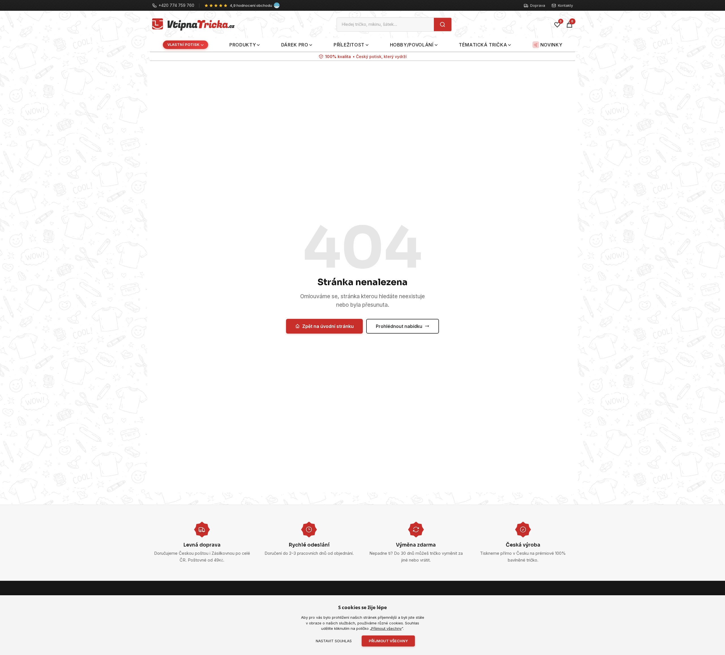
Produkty (242, 45)
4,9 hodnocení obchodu (251, 5)
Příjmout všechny (386, 628)
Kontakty (565, 5)
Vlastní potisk (183, 44)
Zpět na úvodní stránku (328, 326)
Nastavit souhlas (334, 641)
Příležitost (349, 45)
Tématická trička (483, 45)
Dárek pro (294, 45)
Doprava (537, 5)
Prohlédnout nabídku (399, 326)
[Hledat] (442, 24)
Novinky (551, 45)
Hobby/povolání (412, 45)
